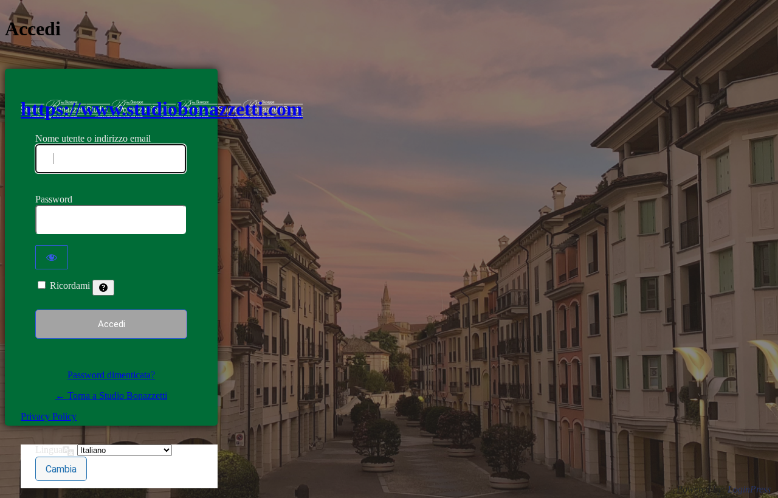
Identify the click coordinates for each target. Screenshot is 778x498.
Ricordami (70, 285)
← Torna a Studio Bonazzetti (111, 395)
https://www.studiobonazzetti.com (162, 109)
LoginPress (749, 489)
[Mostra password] (51, 257)
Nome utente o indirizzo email (93, 138)
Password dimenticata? (111, 375)
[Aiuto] (103, 288)
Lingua (49, 449)
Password (53, 199)
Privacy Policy (49, 416)
